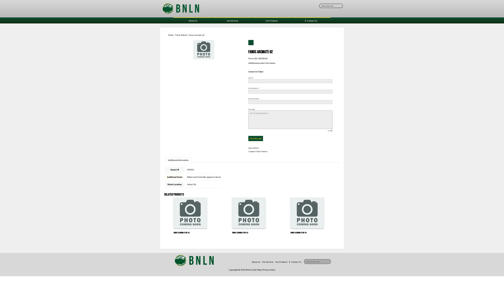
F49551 (190, 169)
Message (251, 109)
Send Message (256, 138)
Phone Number (253, 99)
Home (170, 35)
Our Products (272, 20)
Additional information (178, 160)
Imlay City (191, 184)
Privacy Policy (268, 269)
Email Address (253, 88)
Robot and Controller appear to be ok (203, 177)
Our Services (232, 20)
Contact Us (312, 20)
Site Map (257, 269)
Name (251, 78)
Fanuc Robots (181, 35)
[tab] (178, 160)
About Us (193, 20)
